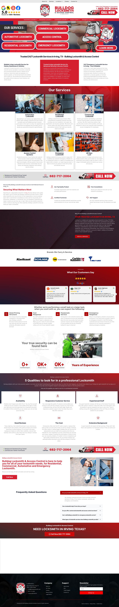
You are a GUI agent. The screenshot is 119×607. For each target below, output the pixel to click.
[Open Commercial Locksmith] (67, 19)
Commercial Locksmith (89, 115)
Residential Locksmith (59, 115)
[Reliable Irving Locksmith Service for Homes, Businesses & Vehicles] (33, 65)
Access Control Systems (29, 154)
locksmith (64, 10)
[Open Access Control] (79, 19)
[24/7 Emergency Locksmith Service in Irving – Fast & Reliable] (111, 65)
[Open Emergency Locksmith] (94, 19)
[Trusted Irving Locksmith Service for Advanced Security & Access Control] (74, 65)
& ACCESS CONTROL (64, 13)
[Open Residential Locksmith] (51, 19)
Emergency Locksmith (59, 154)
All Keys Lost (89, 154)
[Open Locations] (62, 1)
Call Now (45, 450)
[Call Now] (45, 449)
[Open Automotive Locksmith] (36, 19)
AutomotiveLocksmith (29, 115)
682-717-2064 (60, 176)
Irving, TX (27, 192)
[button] (2, 36)
